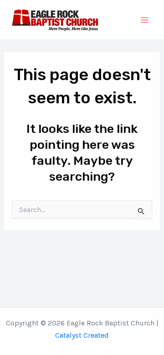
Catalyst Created (82, 335)
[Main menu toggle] (144, 20)
